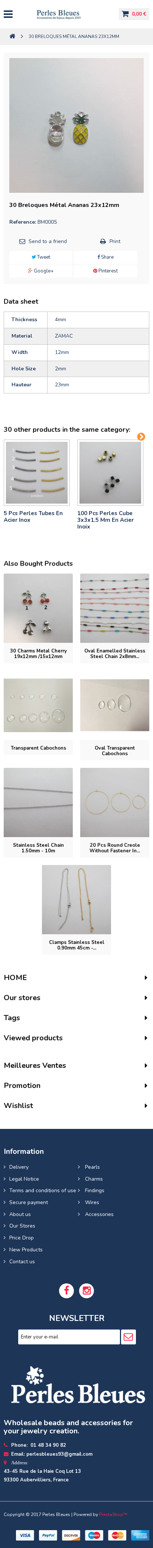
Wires (91, 1202)
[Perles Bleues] (65, 14)
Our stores (22, 998)
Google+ (43, 271)
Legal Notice (24, 1178)
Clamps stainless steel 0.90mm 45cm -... (76, 945)
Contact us (22, 1261)
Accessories (99, 1214)
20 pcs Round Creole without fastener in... (114, 848)
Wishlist (18, 1106)
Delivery (19, 1167)
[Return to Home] (12, 36)
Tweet (43, 257)
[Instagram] (86, 1290)
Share (107, 257)
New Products (26, 1249)
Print (115, 241)
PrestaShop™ (113, 1514)
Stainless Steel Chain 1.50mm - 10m (38, 848)
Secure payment (28, 1202)
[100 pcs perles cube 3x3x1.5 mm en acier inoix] (110, 473)
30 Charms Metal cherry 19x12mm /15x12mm (38, 654)
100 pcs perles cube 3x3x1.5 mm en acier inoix (105, 520)
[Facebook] (66, 1290)
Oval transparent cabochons (115, 751)
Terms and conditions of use (42, 1190)
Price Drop (21, 1237)
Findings (94, 1190)
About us (20, 1214)
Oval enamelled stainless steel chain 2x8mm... (114, 654)
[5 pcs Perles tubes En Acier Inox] (37, 473)
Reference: (22, 222)
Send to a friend (48, 241)
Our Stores (22, 1225)
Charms (93, 1178)
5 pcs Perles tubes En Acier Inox (33, 517)
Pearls (92, 1167)
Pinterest (107, 271)
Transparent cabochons (38, 748)
